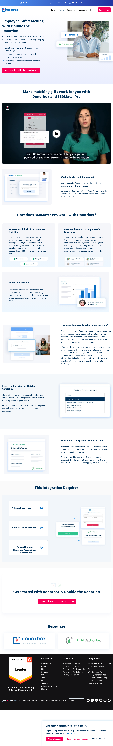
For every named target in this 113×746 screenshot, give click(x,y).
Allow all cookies (54, 739)
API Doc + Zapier (95, 683)
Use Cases (68, 658)
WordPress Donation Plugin (99, 663)
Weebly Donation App (97, 675)
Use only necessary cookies (77, 739)
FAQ (43, 675)
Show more (70, 733)
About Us (45, 666)
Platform (51, 10)
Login (92, 10)
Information (46, 658)
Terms (43, 678)
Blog (43, 669)
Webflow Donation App (97, 678)
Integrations (94, 658)
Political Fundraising (71, 663)
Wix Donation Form (96, 672)
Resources (71, 10)
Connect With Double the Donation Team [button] (21, 70)
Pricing (61, 10)
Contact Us (46, 663)
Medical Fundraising (71, 666)
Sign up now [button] (104, 10)
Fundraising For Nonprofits (74, 669)
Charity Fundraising (71, 675)
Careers (44, 672)
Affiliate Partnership (49, 686)
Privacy (44, 680)
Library (44, 689)
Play (56, 134)
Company (83, 10)
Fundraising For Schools (73, 672)
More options (97, 738)
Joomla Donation (95, 680)
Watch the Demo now (80, 3)
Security (44, 683)
